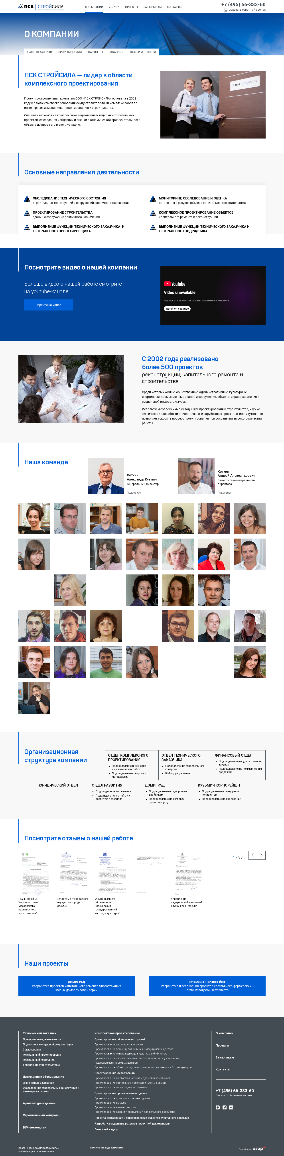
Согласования (32, 1049)
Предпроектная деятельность (42, 1039)
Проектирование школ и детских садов (119, 1044)
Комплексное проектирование (117, 1033)
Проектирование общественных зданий (120, 1039)
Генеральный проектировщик (42, 1054)
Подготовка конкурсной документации (48, 1044)
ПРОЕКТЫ (131, 7)
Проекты (222, 1045)
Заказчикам (153, 7)
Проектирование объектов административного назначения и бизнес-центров (143, 1067)
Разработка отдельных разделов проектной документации (132, 1123)
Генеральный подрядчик (39, 1059)
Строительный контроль (41, 1115)
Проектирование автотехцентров (115, 1107)
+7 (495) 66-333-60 (243, 4)
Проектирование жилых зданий (115, 1073)
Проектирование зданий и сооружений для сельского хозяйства (135, 1111)
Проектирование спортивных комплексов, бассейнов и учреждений (137, 1058)
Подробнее (134, 493)
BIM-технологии (34, 1127)
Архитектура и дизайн (39, 1103)
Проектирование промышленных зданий (121, 1093)
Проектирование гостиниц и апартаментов (121, 1087)
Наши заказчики (39, 52)
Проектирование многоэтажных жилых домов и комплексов (133, 1078)
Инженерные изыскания (38, 1082)
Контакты (223, 1069)
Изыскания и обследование (43, 1076)
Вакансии (116, 52)
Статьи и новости (143, 52)
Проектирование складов (110, 1102)
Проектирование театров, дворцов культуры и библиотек (131, 1053)
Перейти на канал (48, 305)
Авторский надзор (106, 1129)
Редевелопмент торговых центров (116, 1062)
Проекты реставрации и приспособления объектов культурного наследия (142, 1117)
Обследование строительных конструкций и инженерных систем (51, 1089)
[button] (114, 7)
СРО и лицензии (70, 52)
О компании (224, 1033)
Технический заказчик (39, 1033)
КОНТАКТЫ (174, 7)
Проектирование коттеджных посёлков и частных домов (130, 1082)
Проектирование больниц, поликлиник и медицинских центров (134, 1049)
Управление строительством (41, 1064)
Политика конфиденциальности (107, 1147)
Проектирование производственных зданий (122, 1098)
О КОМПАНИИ (94, 7)
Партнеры (95, 52)
